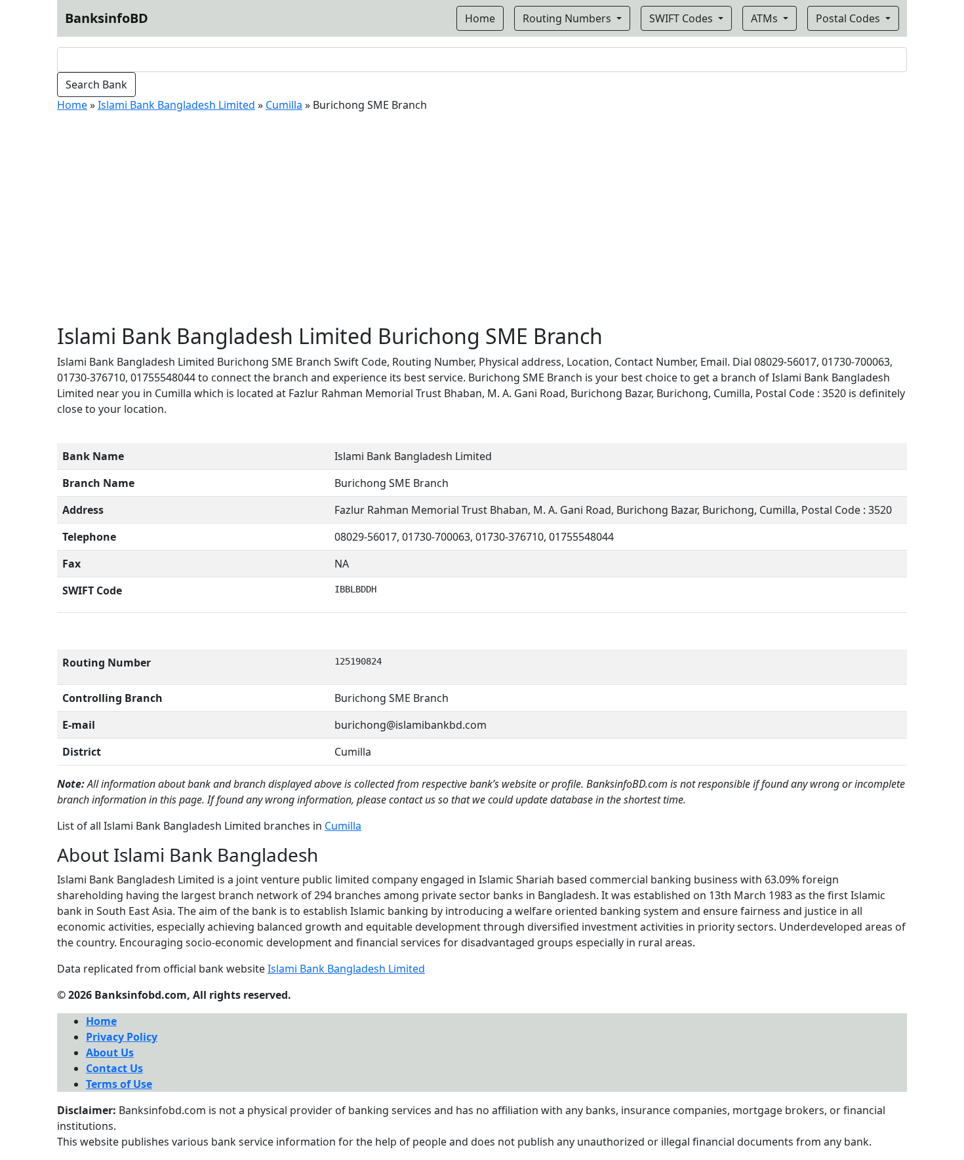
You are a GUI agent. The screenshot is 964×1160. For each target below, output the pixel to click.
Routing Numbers (568, 18)
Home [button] (480, 18)
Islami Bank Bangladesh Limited (176, 105)
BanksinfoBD (106, 18)
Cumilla (284, 105)
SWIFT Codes (682, 18)
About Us (110, 1052)
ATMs (765, 18)
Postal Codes (849, 18)
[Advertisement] (482, 225)
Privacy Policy (121, 1037)
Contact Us (114, 1068)
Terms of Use (119, 1084)
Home (72, 105)
